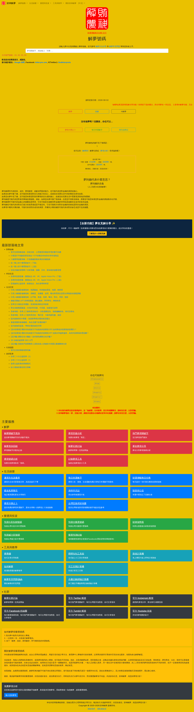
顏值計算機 (138, 553)
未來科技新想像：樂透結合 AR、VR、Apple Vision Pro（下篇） (37, 276)
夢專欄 (7, 553)
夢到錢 (97, 383)
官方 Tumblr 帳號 (77, 611)
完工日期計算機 (76, 566)
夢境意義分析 (75, 433)
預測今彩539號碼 (13, 522)
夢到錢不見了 (97, 397)
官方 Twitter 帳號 (77, 598)
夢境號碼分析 (11, 459)
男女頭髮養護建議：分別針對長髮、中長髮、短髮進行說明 (34, 308)
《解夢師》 (85, 151)
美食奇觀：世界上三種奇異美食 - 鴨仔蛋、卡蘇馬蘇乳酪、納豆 (36, 315)
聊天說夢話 (123, 130)
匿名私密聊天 (11, 490)
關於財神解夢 (71, 3)
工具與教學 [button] (57, 3)
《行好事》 (92, 162)
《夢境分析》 (104, 151)
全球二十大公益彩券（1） (21, 360)
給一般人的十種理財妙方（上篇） (24, 266)
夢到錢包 (97, 401)
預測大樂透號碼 (76, 522)
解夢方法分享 (101, 46)
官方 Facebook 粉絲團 (15, 611)
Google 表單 (19, 62)
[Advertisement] (97, 81)
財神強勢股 (138, 522)
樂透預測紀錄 (75, 535)
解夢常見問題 (114, 46)
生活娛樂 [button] (33, 3)
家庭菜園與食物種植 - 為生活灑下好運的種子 (29, 322)
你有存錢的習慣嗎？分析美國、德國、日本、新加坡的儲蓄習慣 (36, 270)
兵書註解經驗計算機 (78, 579)
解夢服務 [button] (22, 3)
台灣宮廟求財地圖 (77, 503)
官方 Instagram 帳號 (143, 598)
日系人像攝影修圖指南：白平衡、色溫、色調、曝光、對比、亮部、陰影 (39, 297)
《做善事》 (99, 164)
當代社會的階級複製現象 (21, 350)
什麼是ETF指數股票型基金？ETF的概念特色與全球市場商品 (35, 256)
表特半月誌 (74, 490)
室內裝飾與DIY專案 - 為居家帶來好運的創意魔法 (30, 318)
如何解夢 (8, 566)
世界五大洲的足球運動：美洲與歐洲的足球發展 (29, 304)
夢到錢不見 (97, 392)
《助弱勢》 (105, 162)
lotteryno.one (41, 62)
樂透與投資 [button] (45, 3)
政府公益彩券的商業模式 (21, 363)
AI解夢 (123, 111)
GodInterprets (64, 62)
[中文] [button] (81, 3)
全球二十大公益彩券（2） (21, 356)
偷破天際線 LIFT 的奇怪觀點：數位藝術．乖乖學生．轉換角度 (35, 300)
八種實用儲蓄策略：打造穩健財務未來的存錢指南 (30, 259)
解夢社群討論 (75, 446)
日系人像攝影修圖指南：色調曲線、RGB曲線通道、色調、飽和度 (37, 290)
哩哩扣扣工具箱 (76, 553)
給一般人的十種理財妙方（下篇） (24, 263)
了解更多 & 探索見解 (97, 233)
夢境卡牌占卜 (70, 130)
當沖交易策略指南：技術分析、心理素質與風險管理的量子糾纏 (36, 252)
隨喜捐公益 (138, 490)
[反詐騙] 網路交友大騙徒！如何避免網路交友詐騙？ (31, 336)
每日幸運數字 (97, 130)
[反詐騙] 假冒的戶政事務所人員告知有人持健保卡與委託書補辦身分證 (39, 344)
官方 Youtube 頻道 (142, 611)
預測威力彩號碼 (12, 535)
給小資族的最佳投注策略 (21, 367)
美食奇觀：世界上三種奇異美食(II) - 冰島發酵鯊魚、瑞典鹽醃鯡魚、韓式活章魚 (42, 311)
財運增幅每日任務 (97, 33)
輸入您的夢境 (11, 695)
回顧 (97, 111)
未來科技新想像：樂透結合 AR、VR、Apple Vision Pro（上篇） (37, 280)
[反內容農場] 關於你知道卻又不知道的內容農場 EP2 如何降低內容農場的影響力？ (43, 329)
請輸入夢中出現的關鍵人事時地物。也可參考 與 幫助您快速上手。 (97, 46)
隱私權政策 (101, 709)
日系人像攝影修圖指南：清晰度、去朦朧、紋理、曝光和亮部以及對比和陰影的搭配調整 (46, 293)
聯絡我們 (91, 709)
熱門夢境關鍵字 (140, 433)
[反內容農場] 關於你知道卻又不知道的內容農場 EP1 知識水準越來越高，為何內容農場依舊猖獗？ (50, 333)
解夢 (70, 111)
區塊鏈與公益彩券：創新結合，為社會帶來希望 (29, 283)
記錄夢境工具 (75, 459)
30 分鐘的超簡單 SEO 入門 (22, 340)
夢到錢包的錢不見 (97, 379)
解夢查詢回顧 (11, 446)
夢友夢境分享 (139, 446)
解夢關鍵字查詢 (12, 433)
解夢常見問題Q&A (13, 579)
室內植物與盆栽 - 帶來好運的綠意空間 (26, 326)
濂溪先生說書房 (12, 477)
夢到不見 (97, 388)
